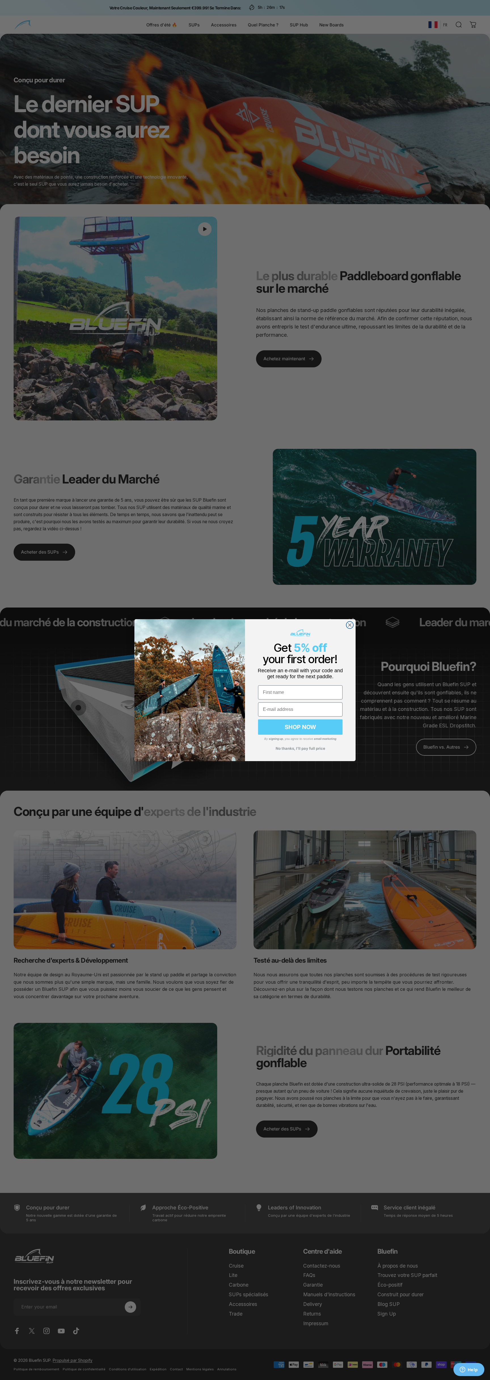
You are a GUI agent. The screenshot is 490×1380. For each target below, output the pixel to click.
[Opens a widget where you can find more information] (468, 1370)
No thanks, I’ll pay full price (300, 748)
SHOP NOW (300, 727)
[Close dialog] (349, 625)
